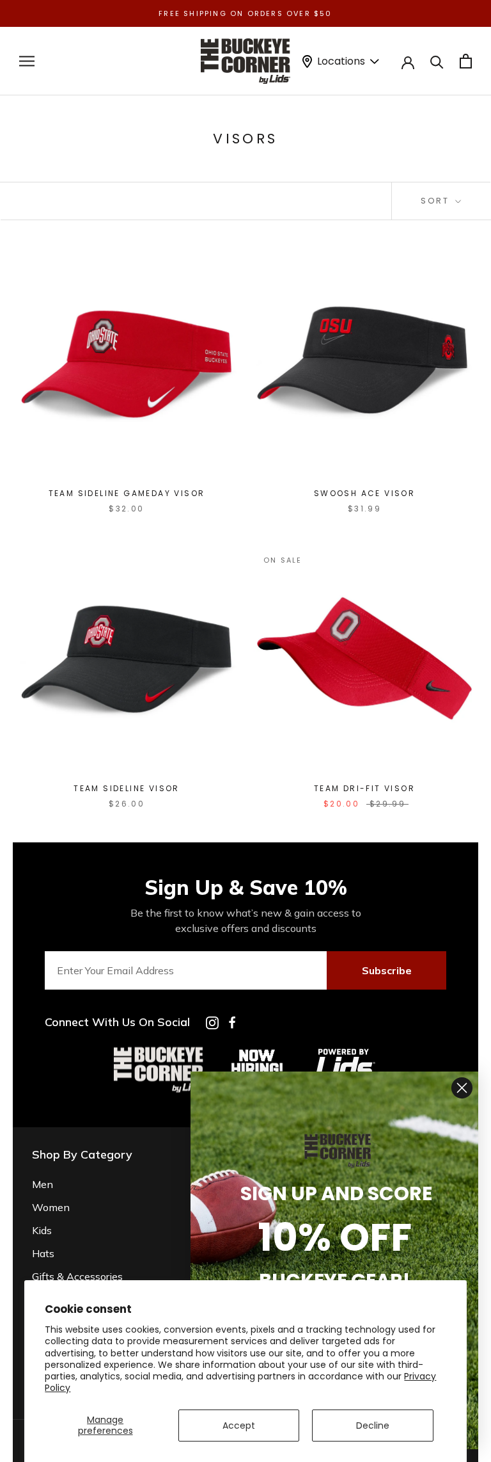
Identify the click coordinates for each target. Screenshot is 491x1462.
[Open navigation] (27, 61)
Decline (372, 1425)
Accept (238, 1425)
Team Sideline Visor (127, 788)
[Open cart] (466, 61)
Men (42, 1184)
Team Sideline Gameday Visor (127, 493)
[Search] (437, 61)
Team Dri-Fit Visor (364, 788)
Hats (43, 1253)
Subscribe (387, 970)
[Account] (407, 61)
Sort (437, 201)
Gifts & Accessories (77, 1276)
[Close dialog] (462, 1088)
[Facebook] (232, 1022)
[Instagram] (212, 1022)
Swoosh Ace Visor (364, 493)
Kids (42, 1230)
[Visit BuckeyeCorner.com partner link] (257, 1051)
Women (51, 1207)
